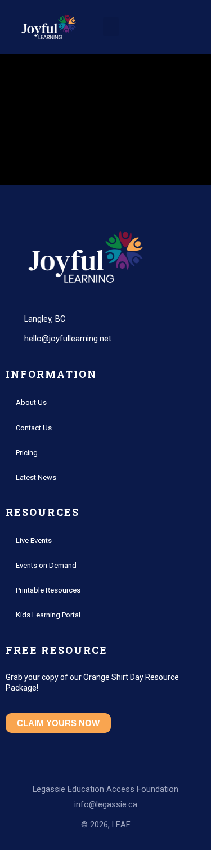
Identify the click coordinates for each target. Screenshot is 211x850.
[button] (111, 26)
